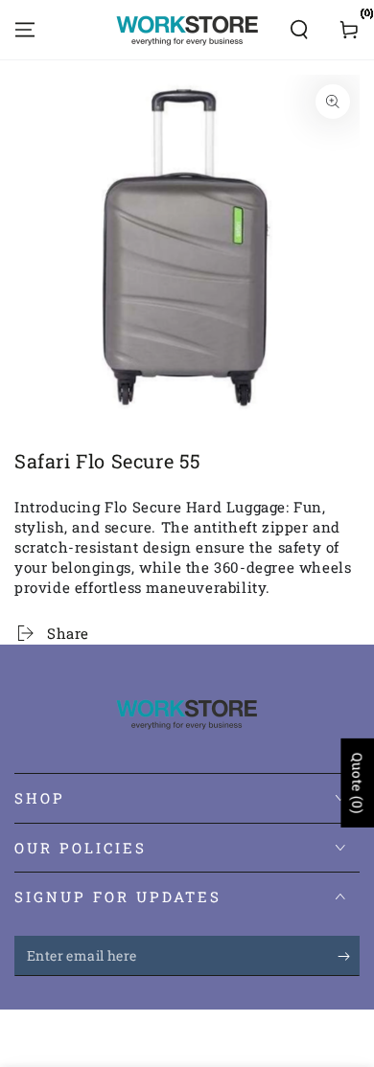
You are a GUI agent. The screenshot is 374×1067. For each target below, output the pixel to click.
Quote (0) (357, 783)
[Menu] (25, 29)
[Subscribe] (349, 957)
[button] (299, 29)
